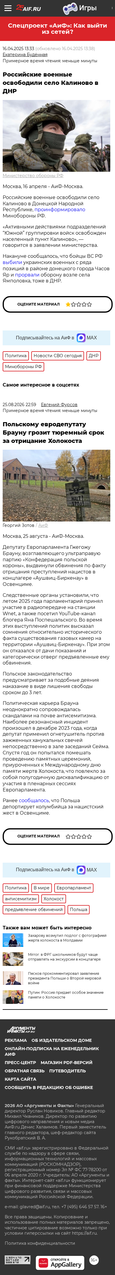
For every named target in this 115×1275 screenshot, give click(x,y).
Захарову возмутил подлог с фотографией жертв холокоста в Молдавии (67, 937)
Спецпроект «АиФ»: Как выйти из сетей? (57, 28)
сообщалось (34, 800)
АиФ (43, 525)
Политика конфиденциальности (40, 1243)
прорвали (27, 275)
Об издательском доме (62, 1040)
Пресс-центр (20, 1062)
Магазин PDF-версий (67, 1062)
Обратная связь (25, 1071)
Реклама (16, 1040)
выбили (12, 262)
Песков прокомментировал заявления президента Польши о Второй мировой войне (64, 978)
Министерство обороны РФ (33, 175)
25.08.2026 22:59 (19, 404)
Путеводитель (67, 1071)
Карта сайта (20, 1079)
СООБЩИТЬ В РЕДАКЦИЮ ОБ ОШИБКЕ (49, 1087)
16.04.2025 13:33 (18, 48)
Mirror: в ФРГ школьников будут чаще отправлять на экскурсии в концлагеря (64, 956)
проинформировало (59, 209)
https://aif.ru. (85, 1233)
